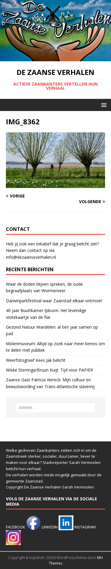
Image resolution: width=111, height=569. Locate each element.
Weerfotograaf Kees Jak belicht (35, 360)
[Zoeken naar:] (55, 408)
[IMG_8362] (55, 184)
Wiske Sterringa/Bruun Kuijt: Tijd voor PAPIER (49, 370)
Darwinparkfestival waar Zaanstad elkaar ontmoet (54, 300)
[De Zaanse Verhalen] (55, 58)
